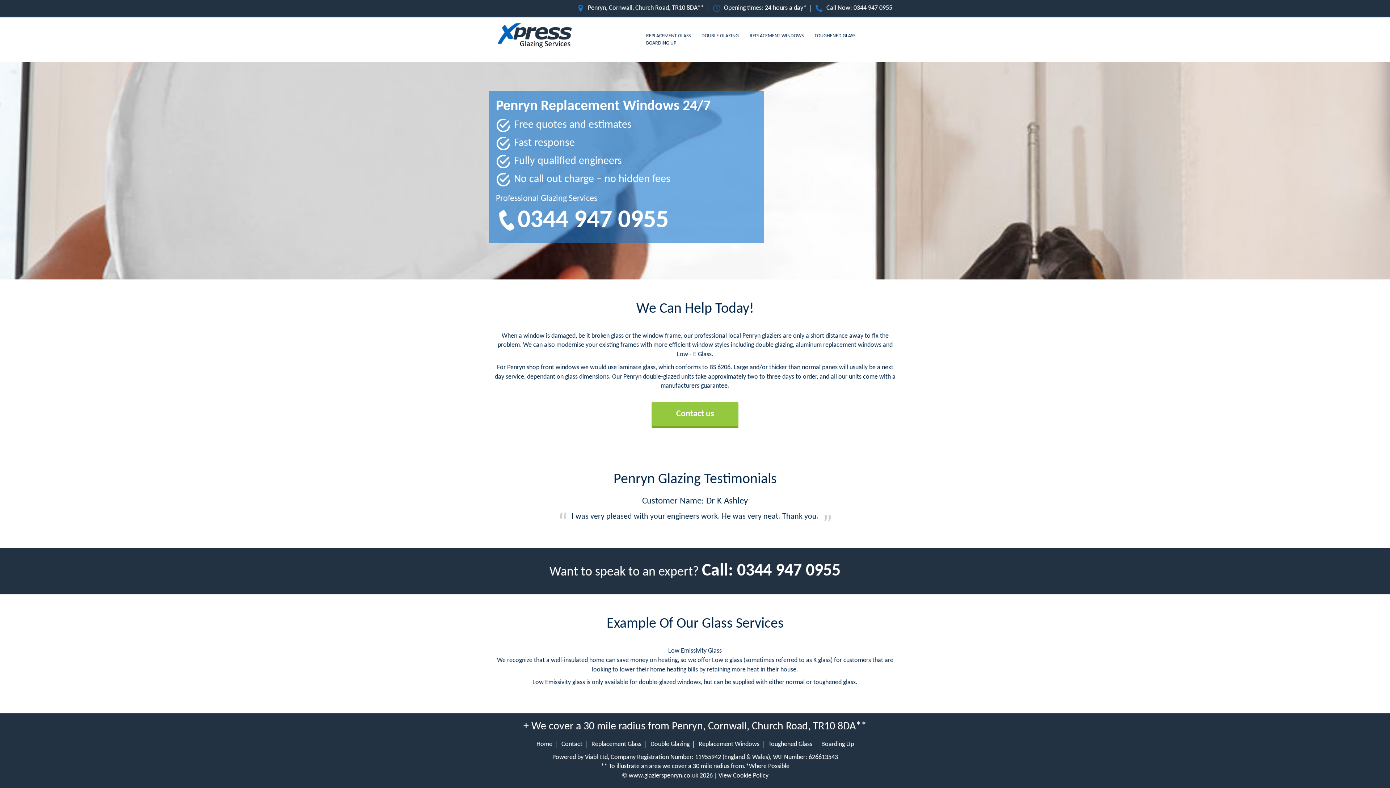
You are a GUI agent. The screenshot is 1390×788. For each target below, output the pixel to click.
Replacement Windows (777, 36)
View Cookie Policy (743, 775)
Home (544, 744)
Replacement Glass (668, 36)
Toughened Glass (834, 36)
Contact (571, 744)
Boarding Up (661, 43)
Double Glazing (720, 36)
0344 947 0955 (873, 8)
